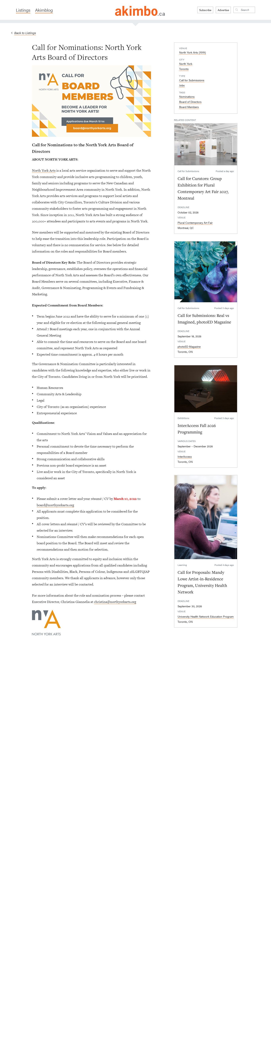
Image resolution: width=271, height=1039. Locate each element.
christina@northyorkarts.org (115, 601)
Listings (23, 10)
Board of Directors (190, 102)
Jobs (182, 85)
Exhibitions (183, 418)
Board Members (189, 107)
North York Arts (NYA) (192, 52)
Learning (182, 565)
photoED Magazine (189, 346)
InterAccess (185, 456)
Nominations (187, 97)
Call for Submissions (191, 80)
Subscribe (205, 10)
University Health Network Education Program (206, 616)
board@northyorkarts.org (55, 505)
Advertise (223, 10)
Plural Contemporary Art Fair (195, 223)
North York (185, 64)
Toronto (184, 69)
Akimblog (44, 10)
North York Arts (44, 170)
